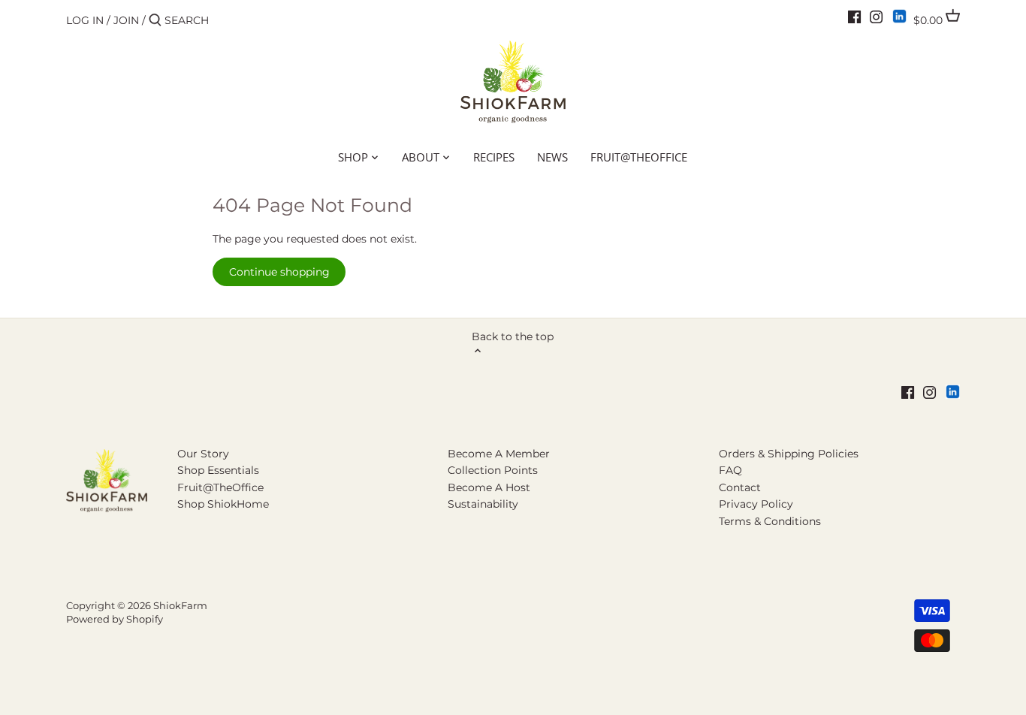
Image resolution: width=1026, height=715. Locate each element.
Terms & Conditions (770, 521)
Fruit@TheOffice (220, 487)
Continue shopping (279, 272)
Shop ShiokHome (223, 504)
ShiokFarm (180, 605)
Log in (85, 20)
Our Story (203, 453)
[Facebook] (854, 17)
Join (126, 20)
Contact (740, 487)
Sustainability (483, 504)
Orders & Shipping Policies (789, 453)
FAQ (730, 470)
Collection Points (493, 470)
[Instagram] (876, 17)
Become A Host (489, 487)
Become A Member (499, 453)
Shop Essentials (218, 470)
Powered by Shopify (114, 619)
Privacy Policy (756, 504)
